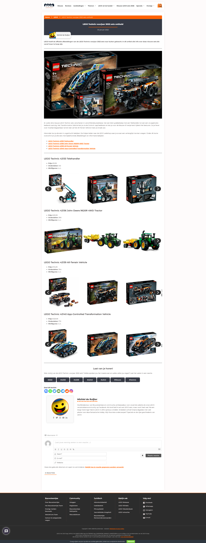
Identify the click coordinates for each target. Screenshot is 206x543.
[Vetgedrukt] (55, 449)
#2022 (50, 380)
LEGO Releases (123, 502)
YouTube (149, 514)
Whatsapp (149, 506)
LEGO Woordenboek (125, 509)
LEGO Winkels (123, 505)
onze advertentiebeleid (127, 537)
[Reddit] (67, 391)
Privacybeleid (98, 509)
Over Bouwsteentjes (52, 502)
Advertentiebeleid (100, 502)
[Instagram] (71, 391)
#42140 (90, 380)
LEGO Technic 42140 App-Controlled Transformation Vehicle (71, 149)
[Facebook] (46, 391)
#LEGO (103, 380)
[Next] (157, 188)
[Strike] (64, 449)
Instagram (149, 510)
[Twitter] (54, 391)
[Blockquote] (70, 449)
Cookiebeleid (98, 505)
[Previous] (48, 188)
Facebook (149, 502)
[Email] (59, 391)
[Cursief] (58, 449)
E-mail (148, 517)
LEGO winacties (124, 512)
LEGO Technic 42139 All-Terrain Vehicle (63, 146)
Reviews (68, 6)
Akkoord (131, 541)
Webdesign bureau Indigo (117, 528)
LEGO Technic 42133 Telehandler (61, 141)
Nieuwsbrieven (75, 514)
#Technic (132, 380)
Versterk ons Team (51, 514)
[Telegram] (63, 391)
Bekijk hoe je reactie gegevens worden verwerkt (104, 467)
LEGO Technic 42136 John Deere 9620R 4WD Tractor (68, 144)
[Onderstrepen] (61, 449)
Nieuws (60, 6)
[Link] (73, 449)
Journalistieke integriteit (102, 512)
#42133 (63, 380)
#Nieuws (117, 380)
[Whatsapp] (50, 391)
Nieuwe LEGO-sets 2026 (125, 6)
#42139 (76, 380)
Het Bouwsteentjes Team (54, 505)
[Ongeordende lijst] (67, 449)
